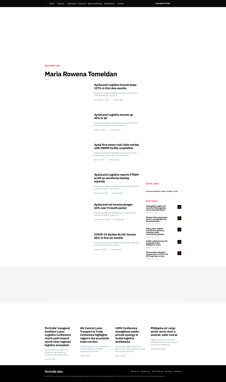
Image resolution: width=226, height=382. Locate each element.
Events (121, 3)
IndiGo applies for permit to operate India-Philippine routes (156, 243)
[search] (178, 3)
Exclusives (72, 3)
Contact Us (145, 371)
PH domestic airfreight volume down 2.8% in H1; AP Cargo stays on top (157, 254)
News (52, 3)
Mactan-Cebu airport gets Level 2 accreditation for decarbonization (156, 219)
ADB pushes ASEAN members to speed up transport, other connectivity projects (155, 231)
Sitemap (177, 371)
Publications (109, 3)
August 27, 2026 (152, 212)
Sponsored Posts (95, 3)
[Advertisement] (113, 43)
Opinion (61, 3)
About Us (135, 371)
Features (82, 3)
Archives (168, 371)
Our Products (157, 371)
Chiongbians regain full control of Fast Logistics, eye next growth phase (156, 208)
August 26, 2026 (152, 237)
